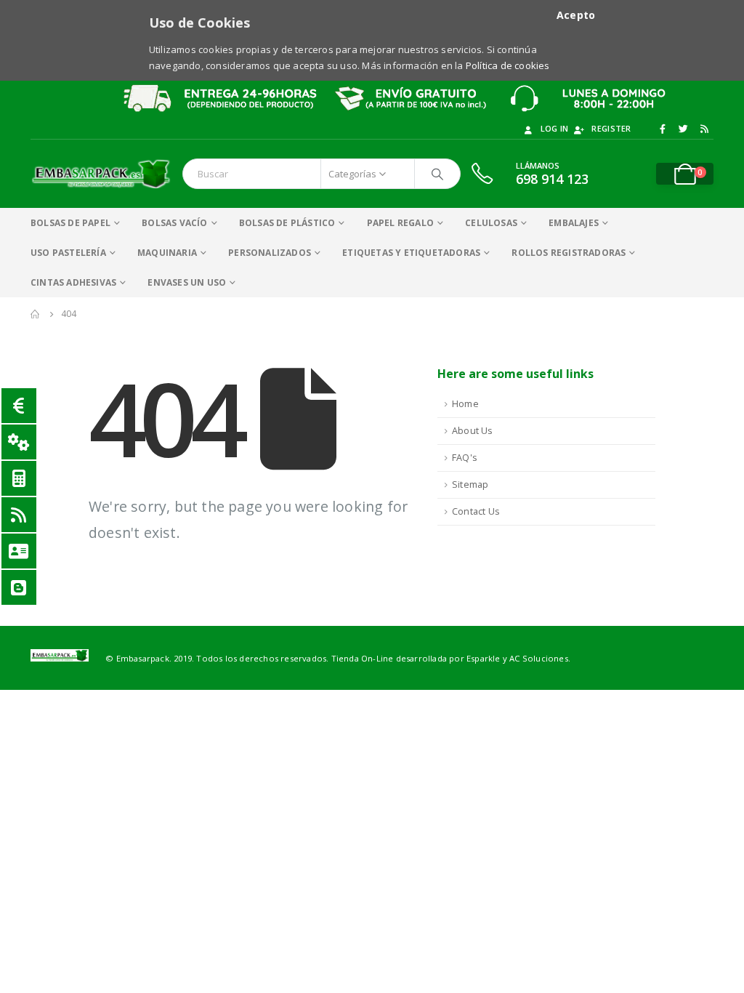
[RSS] (704, 128)
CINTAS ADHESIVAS (73, 282)
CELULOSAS (491, 223)
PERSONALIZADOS (269, 252)
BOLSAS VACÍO (174, 223)
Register (611, 128)
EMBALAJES (574, 223)
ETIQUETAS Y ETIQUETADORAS (411, 252)
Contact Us (476, 511)
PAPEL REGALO (400, 223)
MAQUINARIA (167, 252)
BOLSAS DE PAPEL (70, 223)
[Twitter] (683, 128)
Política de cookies (508, 65)
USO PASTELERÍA (68, 252)
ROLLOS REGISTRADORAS (569, 252)
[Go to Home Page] (36, 314)
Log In (555, 128)
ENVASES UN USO (186, 282)
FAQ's (464, 457)
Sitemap (470, 484)
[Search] (437, 173)
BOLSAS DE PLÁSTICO (287, 223)
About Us (472, 431)
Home (465, 404)
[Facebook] (662, 128)
